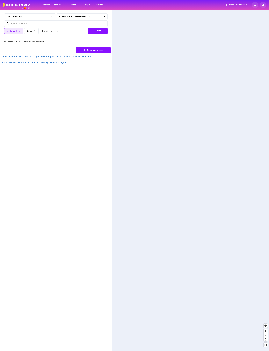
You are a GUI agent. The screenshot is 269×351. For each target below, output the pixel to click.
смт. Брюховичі (49, 62)
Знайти (98, 31)
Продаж (46, 5)
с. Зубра (62, 62)
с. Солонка (34, 62)
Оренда (57, 5)
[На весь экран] (266, 345)
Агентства (98, 5)
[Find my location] (266, 326)
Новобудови (71, 5)
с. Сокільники (9, 62)
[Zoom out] (266, 335)
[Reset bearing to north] (266, 339)
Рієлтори (86, 5)
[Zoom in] (266, 331)
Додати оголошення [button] (238, 5)
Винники (22, 62)
